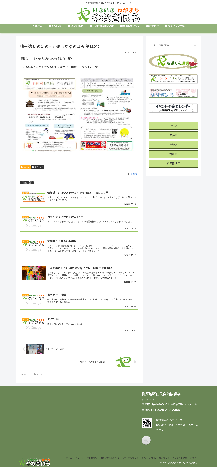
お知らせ (26, 167)
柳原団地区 (173, 163)
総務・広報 (39, 167)
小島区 (173, 125)
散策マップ (164, 458)
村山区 (173, 154)
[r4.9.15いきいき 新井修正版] (79, 114)
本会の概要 (92, 458)
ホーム (69, 458)
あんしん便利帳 (149, 458)
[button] (195, 45)
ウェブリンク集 (180, 458)
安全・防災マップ (130, 458)
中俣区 (173, 135)
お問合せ (194, 458)
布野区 (173, 144)
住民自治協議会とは (109, 458)
